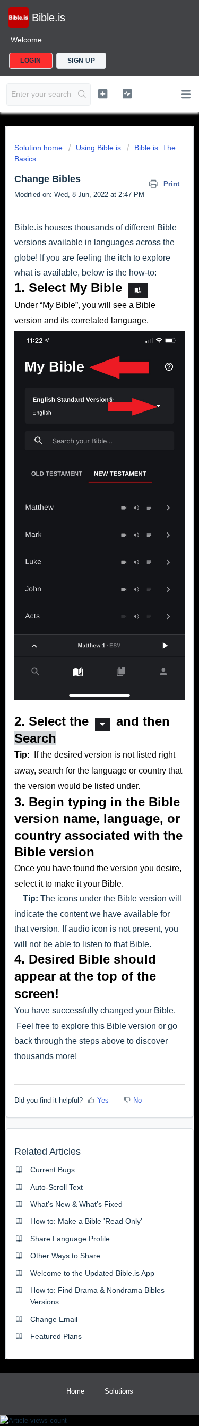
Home (75, 1391)
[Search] (82, 94)
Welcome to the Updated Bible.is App (92, 1273)
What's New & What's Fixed (76, 1204)
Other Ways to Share (65, 1255)
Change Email (53, 1319)
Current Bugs (52, 1169)
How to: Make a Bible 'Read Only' (86, 1221)
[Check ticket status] (127, 93)
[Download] (80, 723)
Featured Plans (56, 1336)
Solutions (119, 1391)
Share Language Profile (70, 1238)
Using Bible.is (98, 147)
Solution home (39, 147)
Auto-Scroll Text (56, 1187)
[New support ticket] (102, 93)
